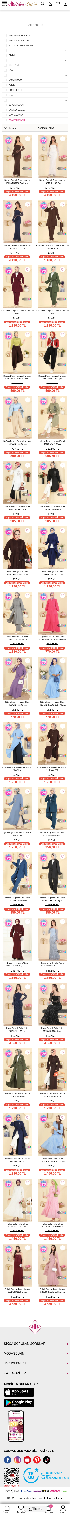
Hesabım (63, 1512)
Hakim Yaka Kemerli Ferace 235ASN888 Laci (17, 1160)
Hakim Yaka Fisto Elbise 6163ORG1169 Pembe (52, 1225)
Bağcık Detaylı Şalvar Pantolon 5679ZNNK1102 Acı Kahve (18, 377)
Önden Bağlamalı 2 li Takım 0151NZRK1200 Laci (52, 833)
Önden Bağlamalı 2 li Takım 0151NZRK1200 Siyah (52, 899)
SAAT (11, 70)
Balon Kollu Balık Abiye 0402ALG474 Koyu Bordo (17, 964)
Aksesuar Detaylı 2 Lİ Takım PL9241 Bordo (17, 312)
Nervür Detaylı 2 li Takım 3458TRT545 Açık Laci (52, 572)
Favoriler (21, 1512)
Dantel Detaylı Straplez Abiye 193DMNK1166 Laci (17, 246)
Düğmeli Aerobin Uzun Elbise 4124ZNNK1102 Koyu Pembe (52, 638)
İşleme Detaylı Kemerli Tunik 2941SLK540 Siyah (52, 507)
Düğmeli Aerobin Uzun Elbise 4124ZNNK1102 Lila (18, 703)
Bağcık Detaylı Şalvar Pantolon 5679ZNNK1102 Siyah (52, 377)
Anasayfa (7, 1512)
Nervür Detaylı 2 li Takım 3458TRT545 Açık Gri (17, 638)
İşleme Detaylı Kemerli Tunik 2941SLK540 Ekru (17, 507)
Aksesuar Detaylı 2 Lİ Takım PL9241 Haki (52, 312)
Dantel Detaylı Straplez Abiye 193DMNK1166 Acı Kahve (17, 181)
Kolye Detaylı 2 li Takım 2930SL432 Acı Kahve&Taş (53, 768)
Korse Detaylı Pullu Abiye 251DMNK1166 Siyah (52, 1029)
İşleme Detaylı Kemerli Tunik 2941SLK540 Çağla (52, 442)
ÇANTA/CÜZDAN (17, 110)
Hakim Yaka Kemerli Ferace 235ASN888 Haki (17, 1094)
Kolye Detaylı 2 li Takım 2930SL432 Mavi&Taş (18, 833)
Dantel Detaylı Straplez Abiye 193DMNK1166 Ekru (52, 181)
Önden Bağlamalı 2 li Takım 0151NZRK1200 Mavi (17, 899)
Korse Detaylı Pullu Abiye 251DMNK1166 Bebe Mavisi (52, 964)
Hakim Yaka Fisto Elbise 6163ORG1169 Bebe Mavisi (52, 1160)
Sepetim (49, 1509)
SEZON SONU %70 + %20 (21, 45)
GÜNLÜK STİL (16, 90)
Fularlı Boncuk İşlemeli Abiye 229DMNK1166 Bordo (17, 1290)
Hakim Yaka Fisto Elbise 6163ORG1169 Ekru (17, 1225)
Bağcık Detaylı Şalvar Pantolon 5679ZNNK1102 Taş (18, 442)
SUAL (11, 95)
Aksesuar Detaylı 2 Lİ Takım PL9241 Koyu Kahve (52, 246)
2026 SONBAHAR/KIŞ (19, 35)
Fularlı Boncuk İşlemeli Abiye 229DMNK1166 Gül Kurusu (52, 1290)
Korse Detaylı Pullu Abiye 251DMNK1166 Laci (17, 1029)
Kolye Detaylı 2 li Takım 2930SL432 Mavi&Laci (18, 768)
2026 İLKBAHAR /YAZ (19, 40)
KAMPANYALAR (17, 120)
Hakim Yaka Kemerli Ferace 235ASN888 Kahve (52, 1094)
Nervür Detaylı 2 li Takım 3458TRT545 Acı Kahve (17, 572)
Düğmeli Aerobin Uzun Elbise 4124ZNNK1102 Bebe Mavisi (53, 703)
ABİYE (12, 85)
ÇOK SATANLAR (16, 115)
